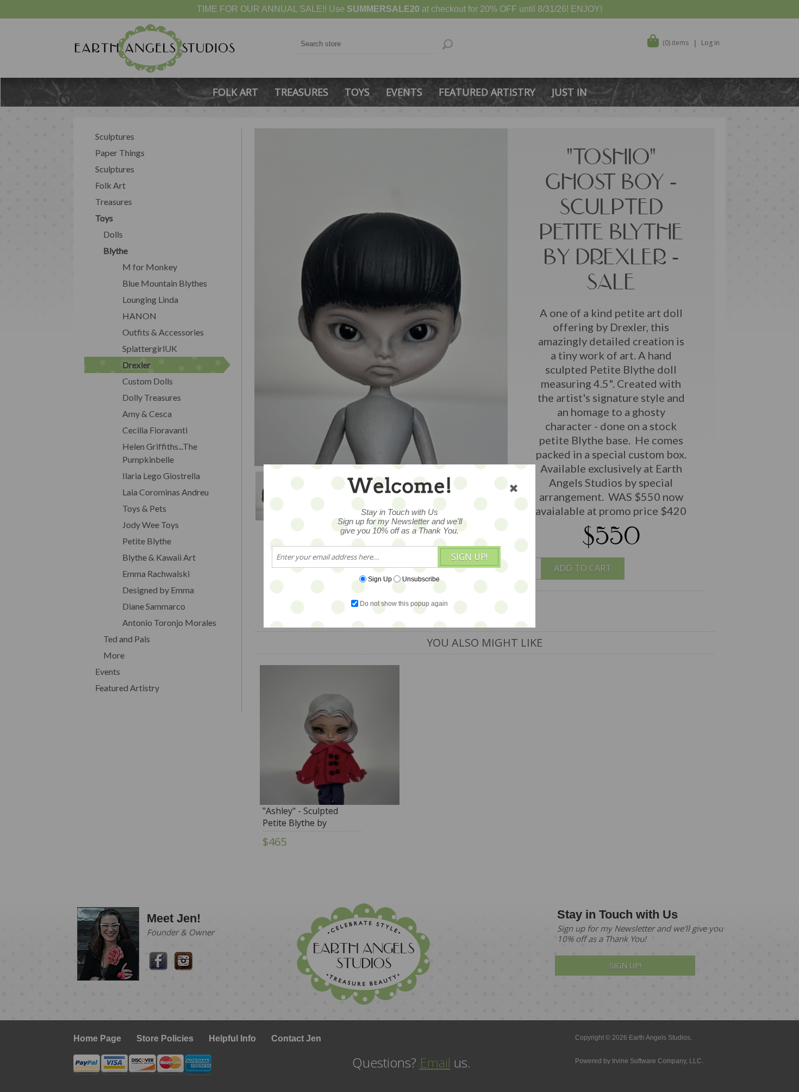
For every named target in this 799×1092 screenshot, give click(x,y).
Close (514, 488)
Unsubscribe (421, 579)
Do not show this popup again (404, 603)
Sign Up (380, 579)
